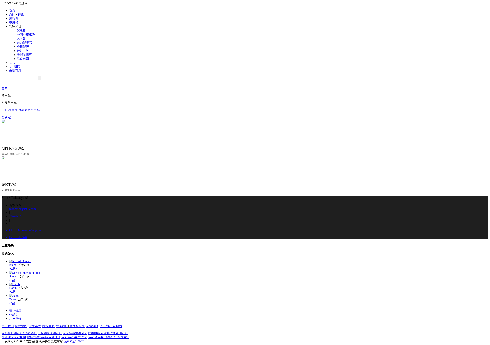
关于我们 (8, 326)
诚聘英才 (35, 326)
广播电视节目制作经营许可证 (108, 333)
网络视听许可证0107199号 (19, 333)
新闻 (12, 14)
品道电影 (23, 58)
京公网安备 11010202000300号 (108, 337)
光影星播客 (24, 54)
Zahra (12, 299)
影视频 (13, 18)
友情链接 (92, 326)
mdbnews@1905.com (22, 209)
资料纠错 (15, 216)
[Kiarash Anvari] (20, 261)
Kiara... (13, 265)
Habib (13, 287)
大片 (12, 62)
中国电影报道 (26, 34)
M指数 (21, 38)
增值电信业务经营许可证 (43, 337)
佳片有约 (23, 50)
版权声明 (48, 326)
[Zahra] (14, 295)
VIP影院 (14, 66)
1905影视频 (24, 42)
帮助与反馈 (77, 326)
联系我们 (62, 326)
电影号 (13, 22)
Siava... (13, 276)
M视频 (21, 30)
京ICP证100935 (74, 341)
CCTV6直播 (10, 110)
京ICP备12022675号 (74, 337)
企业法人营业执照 (14, 337)
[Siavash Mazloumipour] (24, 272)
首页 (12, 10)
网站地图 (21, 326)
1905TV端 (9, 184)
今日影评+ (24, 46)
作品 (13, 269)
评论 (21, 14)
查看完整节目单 (29, 110)
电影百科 (15, 70)
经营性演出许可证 (75, 333)
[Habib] (14, 284)
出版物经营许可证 (50, 333)
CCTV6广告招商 (111, 326)
